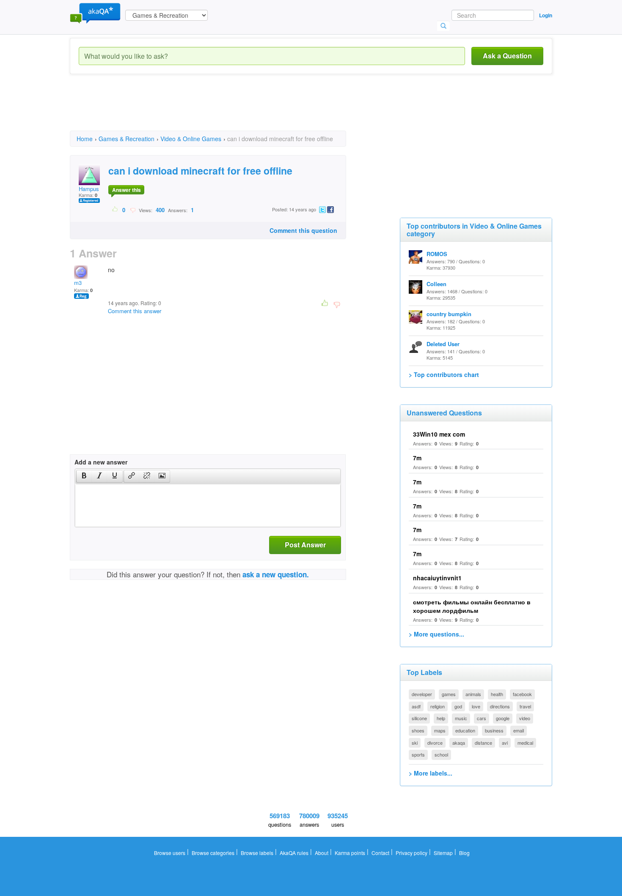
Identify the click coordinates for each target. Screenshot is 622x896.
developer (422, 694)
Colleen (436, 284)
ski (415, 742)
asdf (416, 706)
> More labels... (430, 773)
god (458, 706)
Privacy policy (411, 852)
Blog (464, 852)
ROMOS (437, 254)
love (476, 706)
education (465, 730)
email (518, 730)
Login (545, 15)
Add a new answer (100, 462)
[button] (84, 476)
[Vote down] (132, 209)
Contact (380, 852)
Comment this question (303, 230)
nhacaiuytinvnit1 (437, 578)
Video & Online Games (190, 138)
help (441, 718)
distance (483, 742)
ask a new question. (275, 574)
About (321, 852)
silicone (419, 718)
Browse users (169, 852)
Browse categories (213, 852)
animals (473, 694)
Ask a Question (507, 55)
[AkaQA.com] (95, 12)
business (494, 730)
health (497, 694)
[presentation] (84, 476)
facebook (522, 694)
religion (437, 706)
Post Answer (305, 544)
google (502, 718)
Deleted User (443, 344)
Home (85, 138)
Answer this (126, 190)
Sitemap (443, 852)
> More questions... (436, 634)
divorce (435, 742)
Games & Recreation (126, 138)
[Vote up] (115, 209)
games (449, 694)
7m (417, 457)
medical (525, 742)
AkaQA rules (294, 852)
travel (525, 706)
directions (500, 706)
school (441, 754)
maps (440, 730)
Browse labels (257, 852)
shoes (418, 730)
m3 (78, 283)
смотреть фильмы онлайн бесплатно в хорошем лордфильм (472, 606)
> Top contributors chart (444, 374)
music (461, 718)
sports (418, 754)
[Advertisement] (224, 110)
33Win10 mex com (439, 434)
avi (505, 742)
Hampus (89, 189)
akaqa (458, 742)
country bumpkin (449, 314)
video (524, 718)
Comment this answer (134, 311)
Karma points (350, 852)
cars (481, 718)
